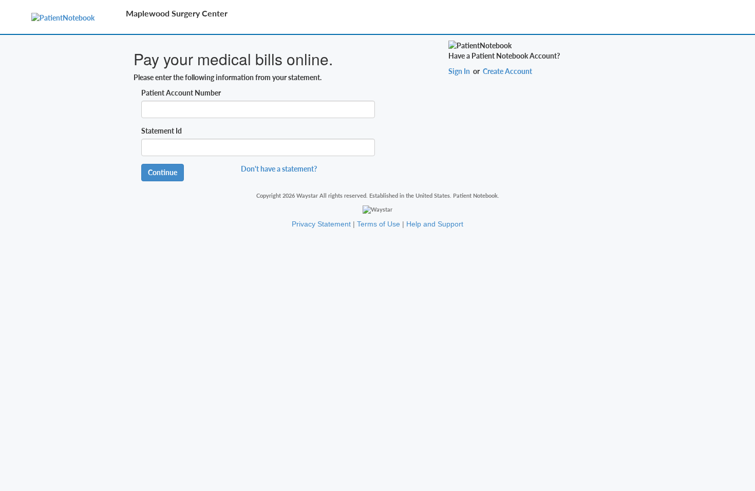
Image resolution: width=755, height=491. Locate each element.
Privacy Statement (321, 224)
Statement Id (161, 130)
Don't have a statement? (279, 168)
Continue (162, 172)
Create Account (507, 71)
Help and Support (434, 224)
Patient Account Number (181, 92)
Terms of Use (378, 224)
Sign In (459, 71)
